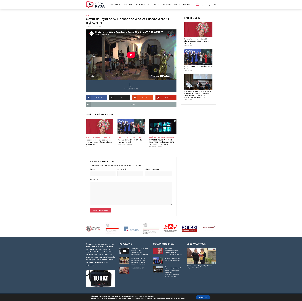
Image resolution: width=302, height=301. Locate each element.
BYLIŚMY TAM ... (91, 15)
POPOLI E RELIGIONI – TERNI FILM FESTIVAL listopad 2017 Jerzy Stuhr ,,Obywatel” (161, 142)
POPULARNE (115, 5)
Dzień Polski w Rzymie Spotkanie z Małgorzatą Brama (200, 267)
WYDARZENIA (154, 5)
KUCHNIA (167, 5)
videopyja (98, 146)
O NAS (177, 5)
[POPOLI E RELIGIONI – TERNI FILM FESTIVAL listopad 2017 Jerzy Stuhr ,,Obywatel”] (162, 126)
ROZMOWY (140, 5)
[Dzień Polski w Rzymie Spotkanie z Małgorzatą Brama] (201, 256)
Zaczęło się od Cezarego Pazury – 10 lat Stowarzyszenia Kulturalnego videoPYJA (140, 251)
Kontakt (187, 5)
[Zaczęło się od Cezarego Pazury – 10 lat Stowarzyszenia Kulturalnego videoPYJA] (124, 251)
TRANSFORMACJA (137, 268)
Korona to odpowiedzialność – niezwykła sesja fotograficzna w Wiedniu (99, 142)
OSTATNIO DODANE (103, 137)
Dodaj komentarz (131, 89)
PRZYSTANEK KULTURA (167, 137)
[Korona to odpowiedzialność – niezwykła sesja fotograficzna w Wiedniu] (99, 126)
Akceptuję (203, 297)
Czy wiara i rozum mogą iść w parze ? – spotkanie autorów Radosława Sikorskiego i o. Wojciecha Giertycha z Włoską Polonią (198, 94)
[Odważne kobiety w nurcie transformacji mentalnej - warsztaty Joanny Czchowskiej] (124, 260)
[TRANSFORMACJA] (124, 270)
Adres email (121, 169)
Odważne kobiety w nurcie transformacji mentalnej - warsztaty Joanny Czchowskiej (138, 261)
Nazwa (92, 169)
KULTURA (128, 5)
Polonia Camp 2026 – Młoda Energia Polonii (129, 141)
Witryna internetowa (152, 169)
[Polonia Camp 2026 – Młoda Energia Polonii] (131, 126)
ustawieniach (181, 298)
